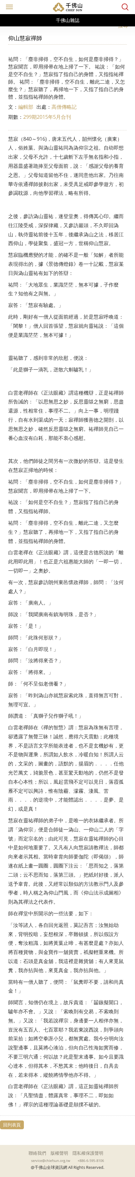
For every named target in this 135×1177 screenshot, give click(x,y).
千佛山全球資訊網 (67, 7)
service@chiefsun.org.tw (50, 1160)
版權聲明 (59, 1153)
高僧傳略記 (64, 106)
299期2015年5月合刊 (47, 116)
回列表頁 (12, 1125)
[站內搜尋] (125, 7)
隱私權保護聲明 (88, 1153)
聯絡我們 (37, 1153)
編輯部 (25, 106)
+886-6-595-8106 (91, 1160)
